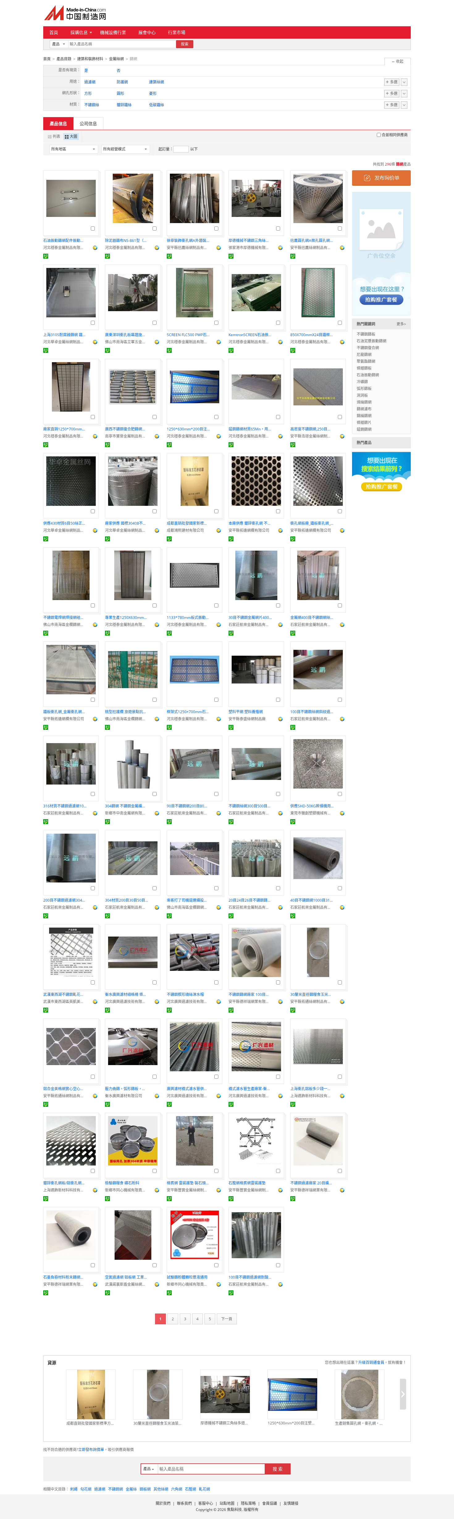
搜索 (184, 44)
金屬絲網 (116, 58)
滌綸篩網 (364, 402)
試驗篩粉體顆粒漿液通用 (187, 1277)
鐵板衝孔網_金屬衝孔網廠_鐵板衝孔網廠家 (64, 711)
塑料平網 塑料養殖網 (246, 711)
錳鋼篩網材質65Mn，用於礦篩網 (250, 429)
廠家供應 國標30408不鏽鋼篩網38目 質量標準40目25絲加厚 (126, 523)
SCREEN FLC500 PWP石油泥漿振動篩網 (188, 334)
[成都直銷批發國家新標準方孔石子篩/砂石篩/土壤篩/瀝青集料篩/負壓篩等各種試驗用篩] (91, 1394)
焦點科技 (234, 1509)
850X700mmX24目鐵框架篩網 (312, 334)
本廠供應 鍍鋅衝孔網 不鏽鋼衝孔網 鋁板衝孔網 (250, 523)
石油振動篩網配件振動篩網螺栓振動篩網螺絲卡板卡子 (64, 240)
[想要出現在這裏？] (381, 253)
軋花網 (204, 1489)
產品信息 (58, 123)
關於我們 (163, 1503)
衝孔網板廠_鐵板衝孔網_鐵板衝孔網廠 (312, 523)
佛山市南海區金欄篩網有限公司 (64, 624)
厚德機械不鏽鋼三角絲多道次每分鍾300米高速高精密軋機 (250, 240)
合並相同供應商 (395, 135)
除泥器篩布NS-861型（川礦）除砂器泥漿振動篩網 (126, 240)
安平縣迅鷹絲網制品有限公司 (188, 247)
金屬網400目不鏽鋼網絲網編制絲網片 (312, 617)
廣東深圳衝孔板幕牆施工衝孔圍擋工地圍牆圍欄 (126, 334)
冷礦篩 (362, 381)
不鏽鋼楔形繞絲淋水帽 (185, 994)
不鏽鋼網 (115, 1489)
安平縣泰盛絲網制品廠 (247, 718)
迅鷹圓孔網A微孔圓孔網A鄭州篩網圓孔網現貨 (312, 240)
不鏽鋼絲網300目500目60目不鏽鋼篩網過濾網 (250, 806)
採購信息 (79, 32)
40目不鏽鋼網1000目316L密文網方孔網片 (312, 900)
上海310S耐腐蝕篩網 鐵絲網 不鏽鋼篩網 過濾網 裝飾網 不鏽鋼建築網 (64, 334)
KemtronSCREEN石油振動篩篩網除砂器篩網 (250, 334)
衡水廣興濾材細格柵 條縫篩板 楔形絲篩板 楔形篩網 (126, 994)
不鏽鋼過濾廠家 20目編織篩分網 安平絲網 (312, 1183)
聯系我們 (184, 1503)
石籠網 (190, 1489)
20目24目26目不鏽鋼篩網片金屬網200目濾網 (250, 900)
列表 (56, 136)
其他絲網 (160, 1489)
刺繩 (74, 1489)
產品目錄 (64, 58)
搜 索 (278, 1469)
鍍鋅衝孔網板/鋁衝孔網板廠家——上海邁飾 (64, 1183)
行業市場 (176, 32)
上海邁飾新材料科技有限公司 (312, 1095)
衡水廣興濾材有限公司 (123, 1095)
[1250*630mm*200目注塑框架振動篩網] (292, 1394)
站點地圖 (227, 1503)
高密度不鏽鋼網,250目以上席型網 (312, 429)
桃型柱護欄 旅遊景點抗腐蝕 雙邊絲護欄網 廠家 (126, 711)
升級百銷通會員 (371, 1362)
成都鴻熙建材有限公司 (185, 530)
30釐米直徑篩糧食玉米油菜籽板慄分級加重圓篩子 (312, 994)
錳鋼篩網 (364, 429)
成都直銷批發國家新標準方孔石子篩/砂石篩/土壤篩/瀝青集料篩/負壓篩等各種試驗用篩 (188, 523)
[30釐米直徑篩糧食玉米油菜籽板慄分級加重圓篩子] (158, 1394)
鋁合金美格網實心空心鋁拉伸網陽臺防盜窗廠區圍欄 (64, 1088)
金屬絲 (131, 1489)
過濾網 (99, 1489)
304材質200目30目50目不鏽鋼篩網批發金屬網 (126, 900)
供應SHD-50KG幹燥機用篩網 (312, 806)
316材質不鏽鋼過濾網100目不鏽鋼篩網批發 (64, 806)
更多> (401, 324)
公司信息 (88, 123)
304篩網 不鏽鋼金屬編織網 (126, 806)
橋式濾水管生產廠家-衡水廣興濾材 (250, 1088)
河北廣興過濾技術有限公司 (126, 1001)
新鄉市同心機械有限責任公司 (126, 1190)
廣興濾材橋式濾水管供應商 (188, 1088)
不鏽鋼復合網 (368, 347)
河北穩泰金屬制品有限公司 (64, 247)
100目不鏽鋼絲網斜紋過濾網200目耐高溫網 (312, 711)
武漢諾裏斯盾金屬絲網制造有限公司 (126, 1284)
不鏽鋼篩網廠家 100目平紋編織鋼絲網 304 (250, 994)
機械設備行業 (113, 32)
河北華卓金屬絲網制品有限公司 (64, 342)
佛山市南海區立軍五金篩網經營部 (126, 342)
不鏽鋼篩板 (366, 334)
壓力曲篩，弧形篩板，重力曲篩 (126, 1088)
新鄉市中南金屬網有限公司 (126, 813)
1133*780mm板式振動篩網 (188, 617)
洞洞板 (362, 395)
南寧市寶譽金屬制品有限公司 (126, 436)
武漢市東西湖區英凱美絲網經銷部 (64, 1001)
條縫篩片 (364, 422)
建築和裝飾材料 (90, 58)
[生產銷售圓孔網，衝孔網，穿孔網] (359, 1394)
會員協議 (269, 1503)
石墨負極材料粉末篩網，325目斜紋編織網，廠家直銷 (64, 1277)
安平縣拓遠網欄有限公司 (249, 530)
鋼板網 (145, 1489)
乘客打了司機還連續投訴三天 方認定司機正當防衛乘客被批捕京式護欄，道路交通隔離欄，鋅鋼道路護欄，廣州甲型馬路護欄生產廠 (188, 900)
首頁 (53, 32)
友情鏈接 (291, 1503)
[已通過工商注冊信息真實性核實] (45, 256)
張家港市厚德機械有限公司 (250, 247)
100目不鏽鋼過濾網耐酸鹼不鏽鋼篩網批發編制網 (250, 1277)
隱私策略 (248, 1503)
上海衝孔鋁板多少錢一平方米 (312, 1088)
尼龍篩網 (364, 354)
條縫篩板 (364, 368)
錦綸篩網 (364, 415)
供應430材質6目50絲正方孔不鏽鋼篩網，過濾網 (64, 523)
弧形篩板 (364, 388)
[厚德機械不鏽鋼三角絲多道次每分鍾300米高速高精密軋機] (225, 1394)
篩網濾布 (364, 409)
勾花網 (85, 1489)
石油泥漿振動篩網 (371, 341)
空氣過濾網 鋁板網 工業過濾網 (126, 1277)
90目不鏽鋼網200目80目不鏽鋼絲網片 (188, 806)
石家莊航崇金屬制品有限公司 (250, 624)
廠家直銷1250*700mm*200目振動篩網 (64, 429)
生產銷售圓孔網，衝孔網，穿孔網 (360, 1423)
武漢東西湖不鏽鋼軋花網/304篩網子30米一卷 (64, 994)
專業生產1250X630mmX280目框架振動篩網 (126, 617)
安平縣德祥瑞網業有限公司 (250, 1001)
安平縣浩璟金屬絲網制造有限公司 (312, 436)
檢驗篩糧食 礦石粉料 (122, 1183)
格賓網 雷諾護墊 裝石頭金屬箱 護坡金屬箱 (188, 1183)
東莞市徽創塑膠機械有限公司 (312, 813)
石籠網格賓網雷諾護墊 (247, 1183)
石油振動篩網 (368, 375)
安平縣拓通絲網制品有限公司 (312, 1001)
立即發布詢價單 (91, 1449)
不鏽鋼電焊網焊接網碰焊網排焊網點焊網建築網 (64, 617)
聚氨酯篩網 (366, 361)
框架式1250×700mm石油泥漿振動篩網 (188, 711)
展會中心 (147, 32)
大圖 (73, 136)
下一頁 (226, 1319)
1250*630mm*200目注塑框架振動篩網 (188, 429)
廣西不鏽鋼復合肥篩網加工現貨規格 (126, 429)
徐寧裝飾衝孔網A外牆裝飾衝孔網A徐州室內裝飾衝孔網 (188, 240)
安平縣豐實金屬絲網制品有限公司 (188, 1190)
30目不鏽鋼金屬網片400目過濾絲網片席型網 (250, 617)
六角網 (176, 1489)
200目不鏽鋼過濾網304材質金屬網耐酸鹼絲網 (64, 900)
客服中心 (205, 1503)
